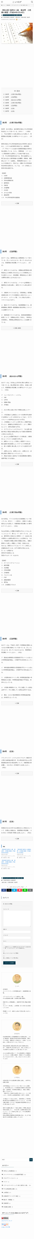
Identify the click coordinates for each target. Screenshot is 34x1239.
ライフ (6, 1181)
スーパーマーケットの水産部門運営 (14, 1174)
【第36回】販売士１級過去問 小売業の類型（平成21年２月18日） (24, 851)
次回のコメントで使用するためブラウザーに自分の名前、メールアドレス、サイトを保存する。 (18, 947)
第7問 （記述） (10, 111)
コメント (6, 909)
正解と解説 (17, 328)
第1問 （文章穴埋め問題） (13, 94)
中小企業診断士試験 (10, 1189)
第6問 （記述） (10, 108)
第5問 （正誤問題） (11, 105)
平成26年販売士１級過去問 (8, 17)
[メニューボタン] (2, 2)
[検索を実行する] (31, 1159)
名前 (5, 929)
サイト (4, 941)
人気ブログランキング (6, 1220)
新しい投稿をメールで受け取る (10, 958)
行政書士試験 (8, 1207)
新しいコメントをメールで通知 (10, 953)
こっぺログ (17, 2)
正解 (17, 203)
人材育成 (7, 1192)
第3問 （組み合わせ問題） (13, 100)
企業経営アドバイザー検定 (11, 1196)
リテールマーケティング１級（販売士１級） (12, 15)
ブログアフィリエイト (10, 1178)
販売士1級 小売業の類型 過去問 (23, 17)
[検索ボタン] (32, 2)
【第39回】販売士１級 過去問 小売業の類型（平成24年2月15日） (8, 862)
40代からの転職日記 (10, 1171)
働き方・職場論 (8, 1199)
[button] (3, 890)
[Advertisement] (17, 65)
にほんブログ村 (5, 1227)
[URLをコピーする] (30, 890)
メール (5, 935)
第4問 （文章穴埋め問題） (13, 102)
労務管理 (6, 1203)
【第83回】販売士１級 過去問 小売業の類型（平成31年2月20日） (8, 851)
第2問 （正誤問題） (11, 97)
